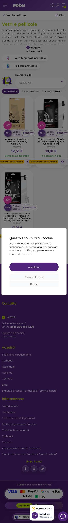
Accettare (34, 267)
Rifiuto (34, 284)
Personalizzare (34, 277)
